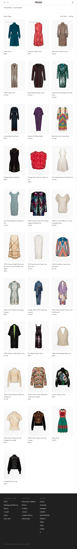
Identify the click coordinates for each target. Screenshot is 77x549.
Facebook (43, 505)
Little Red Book (44, 515)
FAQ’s (6, 501)
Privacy (24, 505)
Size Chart (7, 519)
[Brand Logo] (38, 2)
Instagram (43, 508)
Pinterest (42, 519)
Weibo (42, 529)
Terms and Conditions (28, 501)
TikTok (42, 522)
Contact (6, 512)
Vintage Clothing (14, 11)
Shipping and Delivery (11, 505)
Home (5, 11)
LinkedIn (42, 512)
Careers (24, 512)
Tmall (41, 525)
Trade (5, 515)
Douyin (42, 501)
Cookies (24, 508)
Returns (6, 508)
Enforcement (26, 519)
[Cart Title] (72, 2)
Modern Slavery (27, 515)
